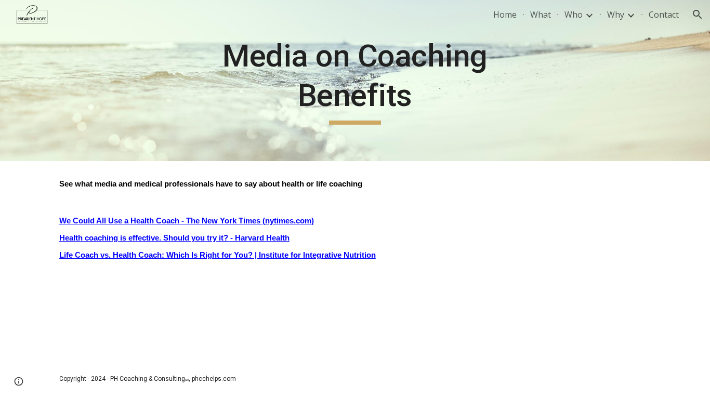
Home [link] (505, 14)
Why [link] (615, 14)
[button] (697, 14)
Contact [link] (664, 14)
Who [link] (573, 14)
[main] (355, 80)
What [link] (540, 14)
